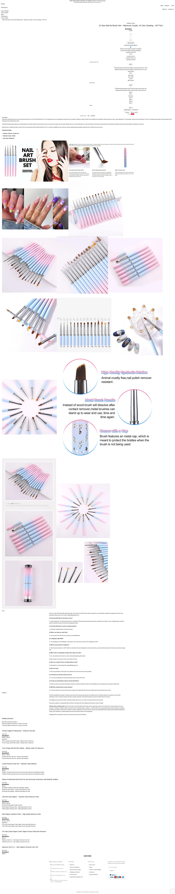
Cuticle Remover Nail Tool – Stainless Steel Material (19, 764)
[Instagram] (58, 887)
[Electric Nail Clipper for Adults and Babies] (130, 48)
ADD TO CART (127, 109)
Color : (130, 54)
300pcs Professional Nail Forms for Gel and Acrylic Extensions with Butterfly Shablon (30, 779)
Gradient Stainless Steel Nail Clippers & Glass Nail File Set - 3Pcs (131, 69)
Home (3, 19)
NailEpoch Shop (131, 23)
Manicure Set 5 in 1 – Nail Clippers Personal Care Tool (20, 847)
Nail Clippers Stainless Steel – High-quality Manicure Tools (21, 814)
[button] (128, 29)
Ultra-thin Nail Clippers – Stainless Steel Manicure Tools (20, 797)
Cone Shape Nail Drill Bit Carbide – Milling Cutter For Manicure (23, 748)
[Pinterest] (54, 887)
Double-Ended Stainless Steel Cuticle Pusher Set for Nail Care (131, 90)
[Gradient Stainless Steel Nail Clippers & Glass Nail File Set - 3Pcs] (130, 67)
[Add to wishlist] (11, 728)
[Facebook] (51, 887)
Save (133, 114)
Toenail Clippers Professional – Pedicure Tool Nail (18, 731)
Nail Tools (7, 19)
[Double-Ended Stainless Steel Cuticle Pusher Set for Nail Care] (131, 88)
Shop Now (103, 0)
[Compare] (3, 728)
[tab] (83, 115)
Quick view (7, 728)
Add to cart (131, 42)
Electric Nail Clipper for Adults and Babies (131, 50)
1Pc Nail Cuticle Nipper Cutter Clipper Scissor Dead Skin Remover (24, 831)
